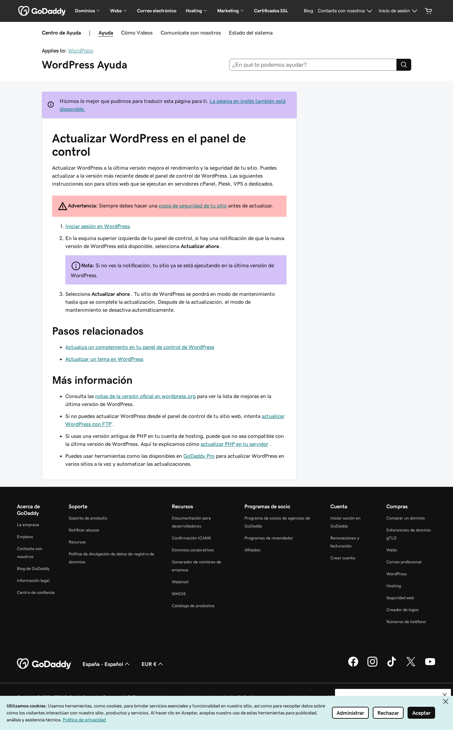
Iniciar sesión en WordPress (97, 226)
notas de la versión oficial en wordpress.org (145, 396)
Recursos (77, 542)
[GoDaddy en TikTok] (392, 665)
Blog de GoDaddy (33, 568)
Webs (391, 550)
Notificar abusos (84, 530)
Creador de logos (402, 610)
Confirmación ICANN (191, 538)
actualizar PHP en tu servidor (234, 443)
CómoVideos (137, 32)
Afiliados (252, 550)
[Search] (404, 65)
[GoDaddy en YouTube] (430, 665)
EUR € (149, 664)
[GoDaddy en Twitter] (411, 665)
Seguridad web (400, 598)
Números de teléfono (406, 621)
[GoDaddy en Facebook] (353, 665)
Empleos (25, 536)
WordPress (80, 50)
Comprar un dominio (405, 518)
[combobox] (313, 65)
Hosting (393, 586)
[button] (445, 695)
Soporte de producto (88, 518)
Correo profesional (403, 562)
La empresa (28, 525)
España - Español (103, 664)
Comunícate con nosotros (191, 32)
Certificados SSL (271, 10)
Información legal (33, 580)
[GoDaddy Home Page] (44, 664)
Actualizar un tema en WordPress (104, 359)
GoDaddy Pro (199, 455)
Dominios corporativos (193, 550)
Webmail (180, 582)
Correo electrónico (156, 10)
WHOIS (179, 594)
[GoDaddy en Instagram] (372, 665)
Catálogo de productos (193, 606)
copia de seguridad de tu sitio (193, 205)
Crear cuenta (342, 558)
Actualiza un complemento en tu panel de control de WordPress (139, 347)
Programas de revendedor (268, 538)
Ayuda (105, 32)
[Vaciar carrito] (428, 11)
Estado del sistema (251, 32)
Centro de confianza (36, 592)
